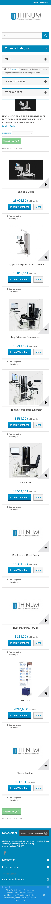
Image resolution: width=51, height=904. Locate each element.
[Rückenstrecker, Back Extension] (25, 388)
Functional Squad (25, 192)
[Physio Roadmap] (25, 751)
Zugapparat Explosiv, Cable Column (25, 264)
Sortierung (6, 133)
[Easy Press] (25, 460)
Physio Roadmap (25, 773)
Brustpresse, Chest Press (25, 555)
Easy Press (25, 482)
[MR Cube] (25, 678)
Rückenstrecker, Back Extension (25, 410)
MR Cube (25, 700)
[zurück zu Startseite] (4, 69)
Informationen (15, 81)
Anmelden (44, 2)
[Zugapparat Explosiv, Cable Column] (25, 242)
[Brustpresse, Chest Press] (25, 533)
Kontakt (35, 2)
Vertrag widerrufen (10, 874)
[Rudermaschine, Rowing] (25, 606)
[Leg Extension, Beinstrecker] (25, 315)
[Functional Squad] (25, 170)
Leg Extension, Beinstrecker (25, 337)
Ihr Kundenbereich (13, 879)
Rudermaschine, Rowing (25, 628)
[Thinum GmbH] (25, 16)
